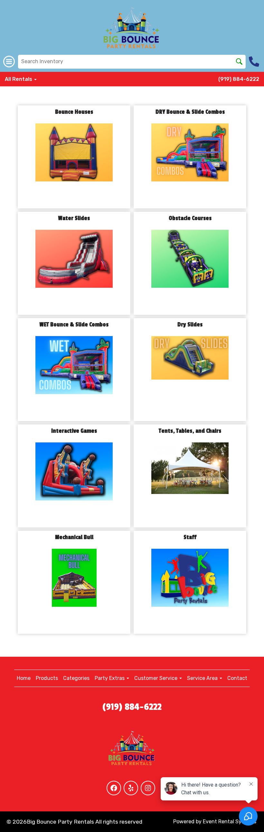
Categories (76, 678)
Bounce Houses (74, 112)
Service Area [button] (203, 678)
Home (24, 678)
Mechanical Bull (74, 537)
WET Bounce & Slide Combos (74, 324)
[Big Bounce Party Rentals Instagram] (148, 788)
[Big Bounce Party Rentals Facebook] (114, 788)
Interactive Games (74, 431)
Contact (237, 678)
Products (47, 678)
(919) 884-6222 (238, 79)
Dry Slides (190, 324)
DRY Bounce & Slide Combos (190, 112)
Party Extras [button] (110, 678)
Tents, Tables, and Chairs (190, 431)
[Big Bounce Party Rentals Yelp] (131, 788)
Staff (190, 537)
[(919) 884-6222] (255, 61)
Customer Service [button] (156, 678)
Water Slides (74, 218)
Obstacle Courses (190, 218)
